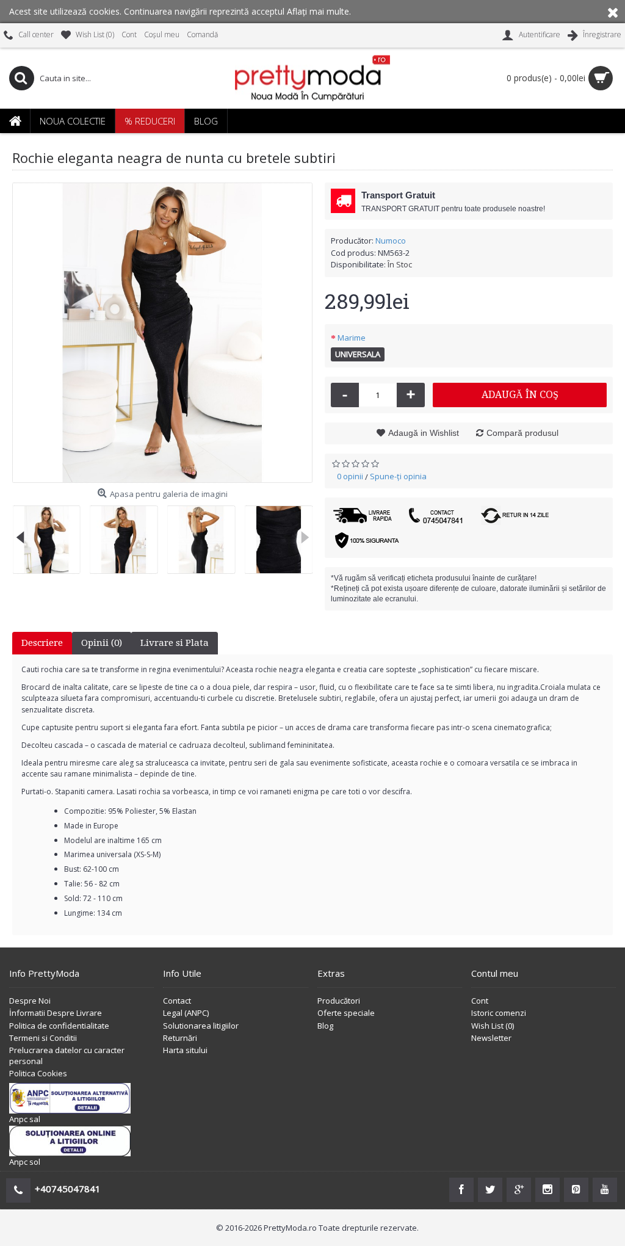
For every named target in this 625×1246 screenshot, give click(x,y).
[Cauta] (21, 78)
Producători (338, 1000)
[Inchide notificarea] (612, 11)
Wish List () (492, 1025)
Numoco (390, 240)
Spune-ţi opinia (398, 476)
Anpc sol (24, 1161)
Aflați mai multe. (319, 11)
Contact (177, 1000)
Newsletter (491, 1037)
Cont (479, 1000)
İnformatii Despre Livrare (55, 1012)
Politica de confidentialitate (59, 1025)
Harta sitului (185, 1050)
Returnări (180, 1037)
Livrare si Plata (174, 642)
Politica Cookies (38, 1073)
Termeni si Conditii (43, 1037)
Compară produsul (522, 433)
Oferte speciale (346, 1012)
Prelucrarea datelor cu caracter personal (67, 1056)
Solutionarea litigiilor (201, 1025)
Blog (325, 1025)
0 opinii (350, 476)
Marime (352, 337)
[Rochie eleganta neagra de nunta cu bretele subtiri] (162, 333)
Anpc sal (24, 1119)
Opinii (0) (101, 642)
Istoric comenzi (498, 1012)
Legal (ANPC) (186, 1012)
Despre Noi (30, 1000)
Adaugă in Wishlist (423, 433)
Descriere (42, 642)
